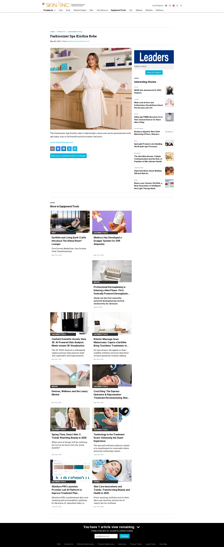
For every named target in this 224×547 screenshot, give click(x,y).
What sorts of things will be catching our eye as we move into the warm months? (69, 445)
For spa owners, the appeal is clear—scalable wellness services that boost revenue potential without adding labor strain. (111, 353)
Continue (124, 536)
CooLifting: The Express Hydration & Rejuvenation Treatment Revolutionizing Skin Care (111, 394)
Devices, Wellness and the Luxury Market (70, 393)
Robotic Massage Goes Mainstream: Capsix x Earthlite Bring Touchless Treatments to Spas (110, 342)
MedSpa (97, 282)
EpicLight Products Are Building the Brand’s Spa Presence (148, 145)
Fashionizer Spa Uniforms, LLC (78, 41)
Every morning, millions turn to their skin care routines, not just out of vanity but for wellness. (111, 500)
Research (137, 153)
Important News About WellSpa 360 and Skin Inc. (148, 172)
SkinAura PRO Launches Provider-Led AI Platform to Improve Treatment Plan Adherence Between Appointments (67, 490)
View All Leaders (154, 72)
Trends (136, 99)
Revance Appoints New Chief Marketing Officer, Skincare (147, 133)
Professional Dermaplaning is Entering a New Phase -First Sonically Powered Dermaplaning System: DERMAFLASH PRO (111, 290)
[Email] (52, 148)
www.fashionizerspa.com (61, 142)
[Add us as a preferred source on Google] (75, 148)
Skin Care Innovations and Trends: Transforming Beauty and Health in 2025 (112, 489)
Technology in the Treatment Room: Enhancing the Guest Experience (109, 437)
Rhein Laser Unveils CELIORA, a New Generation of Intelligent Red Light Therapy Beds (148, 186)
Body (135, 180)
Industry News (138, 128)
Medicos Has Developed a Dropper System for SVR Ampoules (108, 240)
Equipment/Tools (75, 32)
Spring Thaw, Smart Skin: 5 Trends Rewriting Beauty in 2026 (69, 436)
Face (135, 141)
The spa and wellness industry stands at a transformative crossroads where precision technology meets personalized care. (112, 448)
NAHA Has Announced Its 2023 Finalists (147, 91)
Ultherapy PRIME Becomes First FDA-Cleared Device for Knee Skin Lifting (148, 119)
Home (52, 32)
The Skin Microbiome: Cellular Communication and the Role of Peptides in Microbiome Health (148, 159)
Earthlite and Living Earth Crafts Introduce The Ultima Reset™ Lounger (69, 240)
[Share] (58, 148)
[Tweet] (69, 148)
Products (61, 32)
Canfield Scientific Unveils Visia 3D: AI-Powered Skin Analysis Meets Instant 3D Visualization (69, 342)
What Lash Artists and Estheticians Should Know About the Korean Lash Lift (148, 105)
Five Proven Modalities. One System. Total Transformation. (69, 249)
